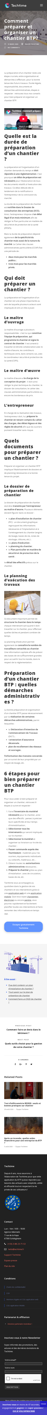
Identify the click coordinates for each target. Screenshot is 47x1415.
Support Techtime (12, 1255)
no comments (14, 47)
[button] (41, 5)
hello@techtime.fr (16, 1249)
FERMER (43, 1404)
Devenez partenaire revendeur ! (20, 1324)
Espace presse (10, 1260)
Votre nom (9, 1367)
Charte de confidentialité (15, 1287)
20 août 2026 (8, 1109)
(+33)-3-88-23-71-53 (17, 1244)
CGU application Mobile (15, 1305)
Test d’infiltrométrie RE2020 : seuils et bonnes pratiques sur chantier (22, 1104)
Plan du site (9, 1266)
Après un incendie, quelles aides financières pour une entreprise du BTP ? (23, 1140)
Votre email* (10, 1360)
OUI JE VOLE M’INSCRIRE (24, 1411)
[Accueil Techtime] (16, 5)
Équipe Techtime (32, 44)
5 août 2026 (8, 1146)
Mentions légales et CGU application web (22, 1299)
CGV (8, 1293)
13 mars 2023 (13, 44)
